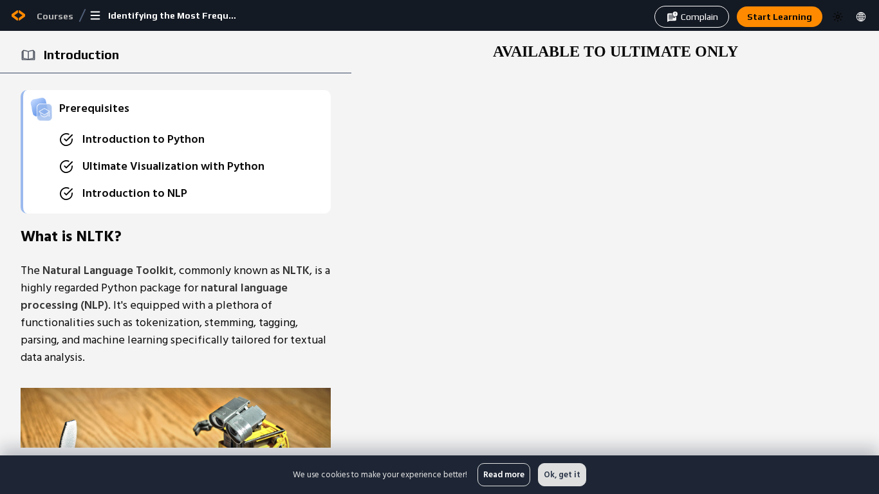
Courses (55, 16)
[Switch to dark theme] (838, 16)
